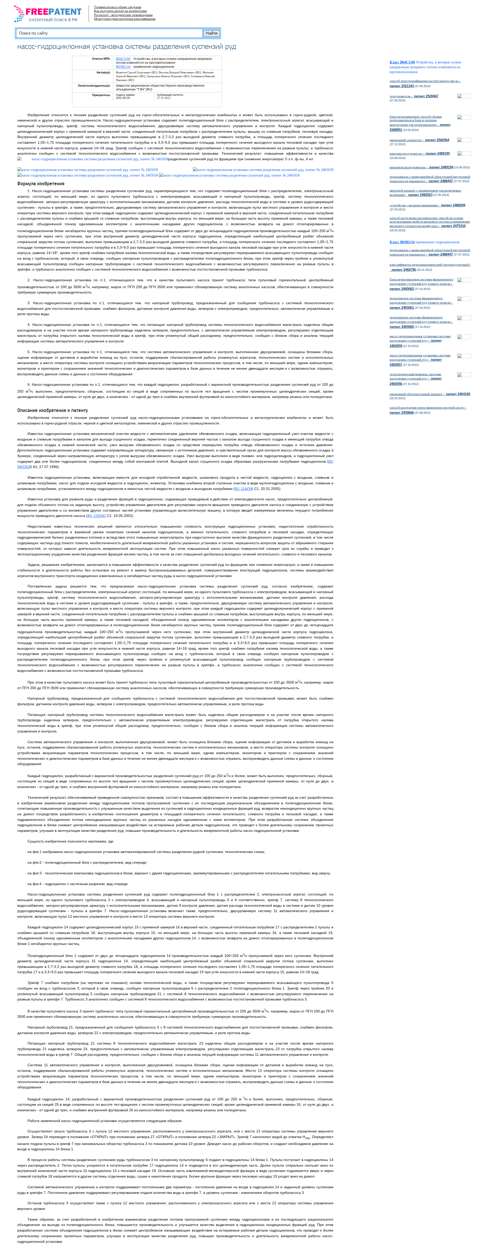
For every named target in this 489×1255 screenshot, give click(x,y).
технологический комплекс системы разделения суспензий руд (416, 378)
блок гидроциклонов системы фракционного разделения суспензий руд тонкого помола (421, 284)
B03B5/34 (123, 67)
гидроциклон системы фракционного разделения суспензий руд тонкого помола (421, 303)
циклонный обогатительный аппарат (430, 394)
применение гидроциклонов (437, 242)
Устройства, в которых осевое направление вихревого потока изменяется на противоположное (425, 67)
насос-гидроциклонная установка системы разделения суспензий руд (420, 341)
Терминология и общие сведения (117, 7)
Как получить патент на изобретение (120, 11)
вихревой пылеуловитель (421, 167)
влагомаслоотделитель (420, 153)
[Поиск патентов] (53, 15)
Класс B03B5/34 (402, 242)
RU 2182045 (97, 516)
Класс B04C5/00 (402, 62)
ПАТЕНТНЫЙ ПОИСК (48, 20)
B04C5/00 (123, 59)
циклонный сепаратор (419, 140)
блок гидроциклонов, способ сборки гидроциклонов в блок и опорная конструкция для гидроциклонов (420, 123)
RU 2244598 (244, 489)
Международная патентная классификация (124, 19)
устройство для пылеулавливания (427, 205)
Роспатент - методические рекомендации (123, 15)
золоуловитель (414, 96)
